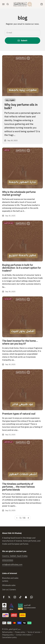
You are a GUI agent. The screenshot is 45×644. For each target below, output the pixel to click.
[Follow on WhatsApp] (31, 597)
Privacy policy (20, 632)
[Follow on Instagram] (14, 597)
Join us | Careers (9, 589)
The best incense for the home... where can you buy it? (20, 342)
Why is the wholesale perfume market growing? (19, 193)
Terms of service (33, 632)
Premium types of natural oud (18, 414)
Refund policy (7, 632)
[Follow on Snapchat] (25, 597)
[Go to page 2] (28, 517)
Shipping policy (8, 635)
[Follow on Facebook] (3, 597)
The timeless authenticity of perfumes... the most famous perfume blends (18, 487)
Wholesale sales (9, 585)
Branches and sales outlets (10, 579)
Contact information (23, 635)
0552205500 (7, 560)
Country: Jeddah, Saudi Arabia (14, 556)
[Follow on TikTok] (20, 597)
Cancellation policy (9, 637)
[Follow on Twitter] (9, 597)
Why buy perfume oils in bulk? (21, 106)
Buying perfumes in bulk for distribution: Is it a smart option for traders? (21, 268)
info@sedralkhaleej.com (12, 564)
